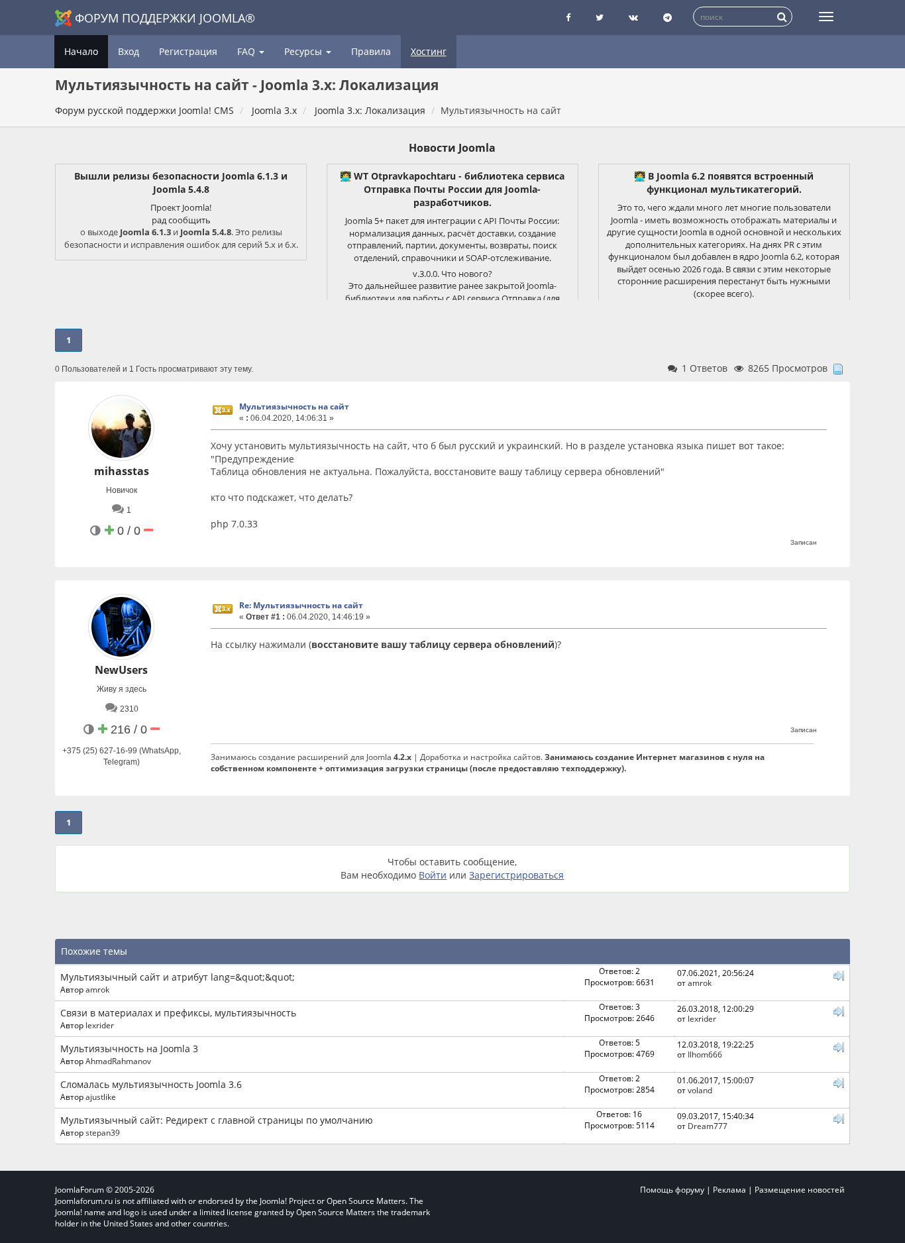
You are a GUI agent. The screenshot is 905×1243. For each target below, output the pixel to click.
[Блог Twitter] (599, 17)
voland (700, 1090)
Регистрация (188, 51)
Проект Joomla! (180, 207)
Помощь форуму (672, 1189)
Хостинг (429, 51)
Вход (128, 51)
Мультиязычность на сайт (294, 406)
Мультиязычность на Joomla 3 (129, 1048)
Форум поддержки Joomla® (165, 18)
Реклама (729, 1189)
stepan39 (102, 1132)
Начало (81, 51)
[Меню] (826, 16)
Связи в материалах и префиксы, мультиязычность (178, 1012)
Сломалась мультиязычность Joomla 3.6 (151, 1084)
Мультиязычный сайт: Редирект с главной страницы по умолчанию (216, 1120)
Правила (371, 51)
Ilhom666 (705, 1054)
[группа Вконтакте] (633, 17)
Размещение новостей (800, 1189)
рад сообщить (181, 220)
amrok (97, 989)
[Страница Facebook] (568, 17)
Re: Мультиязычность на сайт (301, 605)
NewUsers (121, 670)
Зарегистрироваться (516, 875)
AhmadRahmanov (118, 1060)
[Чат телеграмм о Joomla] (667, 17)
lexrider (99, 1025)
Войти (433, 875)
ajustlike (100, 1096)
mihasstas (121, 471)
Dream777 (707, 1125)
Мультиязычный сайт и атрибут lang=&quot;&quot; (177, 977)
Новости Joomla (452, 147)
